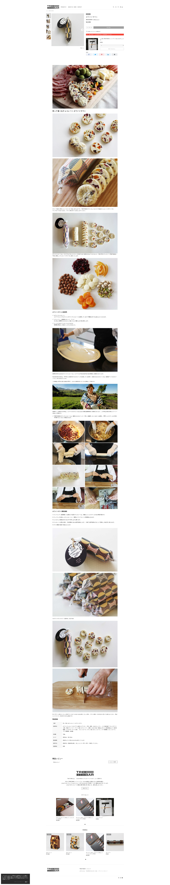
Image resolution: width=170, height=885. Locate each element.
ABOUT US (85, 788)
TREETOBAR (53, 7)
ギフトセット (85, 795)
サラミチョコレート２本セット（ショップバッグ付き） (65, 818)
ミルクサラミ (69, 852)
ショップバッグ (99, 817)
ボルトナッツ (89, 852)
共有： (87, 52)
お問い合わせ (82, 871)
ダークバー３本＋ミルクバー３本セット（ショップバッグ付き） (84, 818)
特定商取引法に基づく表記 (91, 871)
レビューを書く (113, 761)
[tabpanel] (65, 811)
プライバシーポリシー (103, 871)
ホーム (47, 10)
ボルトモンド (108, 852)
